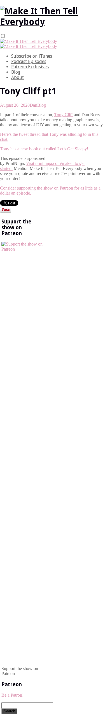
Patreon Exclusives (30, 66)
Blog (15, 72)
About (17, 77)
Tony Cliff (63, 114)
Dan (33, 105)
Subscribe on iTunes (31, 56)
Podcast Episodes (28, 61)
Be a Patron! (12, 695)
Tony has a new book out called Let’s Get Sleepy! (44, 148)
